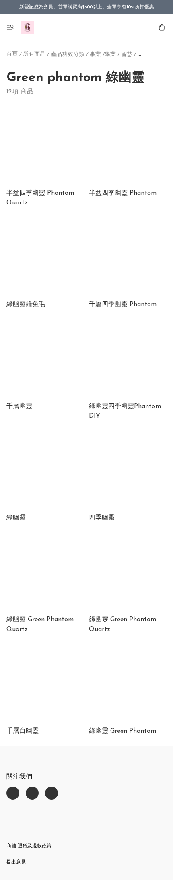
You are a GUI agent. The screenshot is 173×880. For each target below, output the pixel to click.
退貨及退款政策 (34, 846)
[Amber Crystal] (27, 27)
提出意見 (16, 862)
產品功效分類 (67, 55)
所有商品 (34, 54)
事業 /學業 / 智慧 (111, 55)
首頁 (12, 54)
